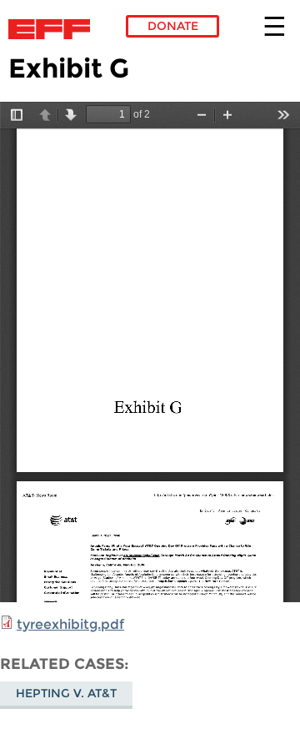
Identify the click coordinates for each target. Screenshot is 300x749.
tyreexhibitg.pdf (70, 624)
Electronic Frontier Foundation (53, 29)
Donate (173, 26)
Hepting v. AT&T (66, 693)
